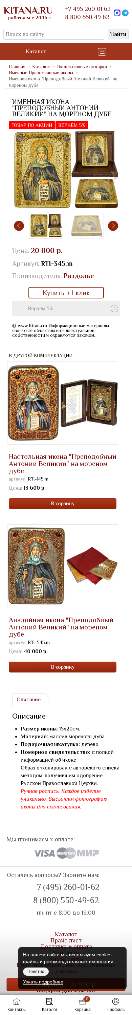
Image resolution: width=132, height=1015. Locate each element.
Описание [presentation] (29, 700)
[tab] (28, 699)
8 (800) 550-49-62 (66, 900)
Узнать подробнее (43, 981)
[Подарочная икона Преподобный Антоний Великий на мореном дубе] (66, 170)
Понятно (35, 971)
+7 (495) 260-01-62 (66, 887)
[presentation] (19, 226)
